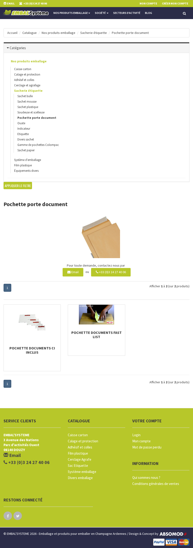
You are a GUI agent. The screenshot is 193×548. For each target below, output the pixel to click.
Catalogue (29, 33)
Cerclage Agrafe (79, 459)
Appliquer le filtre (18, 185)
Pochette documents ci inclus (32, 350)
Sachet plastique (27, 107)
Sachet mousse (26, 102)
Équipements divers (26, 171)
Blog (148, 13)
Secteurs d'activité (126, 13)
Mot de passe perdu (146, 447)
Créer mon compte (175, 3)
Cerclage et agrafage (27, 85)
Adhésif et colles (24, 80)
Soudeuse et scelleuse (30, 112)
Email (75, 272)
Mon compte (141, 441)
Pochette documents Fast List (96, 334)
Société (100, 13)
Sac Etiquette (78, 465)
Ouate (21, 123)
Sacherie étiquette (93, 33)
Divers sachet (25, 139)
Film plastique (23, 165)
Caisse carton (22, 69)
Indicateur (23, 129)
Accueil (12, 33)
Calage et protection (27, 74)
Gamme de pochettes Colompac (38, 145)
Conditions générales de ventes (155, 483)
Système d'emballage (27, 160)
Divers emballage (80, 478)
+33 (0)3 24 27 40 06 (112, 272)
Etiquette (23, 134)
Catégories (18, 48)
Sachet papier (26, 150)
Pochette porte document (130, 33)
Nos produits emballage (70, 13)
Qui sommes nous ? (146, 477)
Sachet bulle (25, 96)
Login (136, 435)
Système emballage (82, 471)
